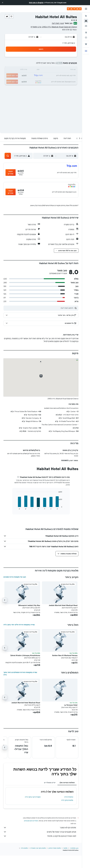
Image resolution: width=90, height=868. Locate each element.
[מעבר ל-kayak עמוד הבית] (74, 8)
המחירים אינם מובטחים (31, 821)
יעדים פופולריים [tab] (50, 783)
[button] (2, 2)
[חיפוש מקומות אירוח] (86, 21)
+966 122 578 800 (69, 29)
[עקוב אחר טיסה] (86, 37)
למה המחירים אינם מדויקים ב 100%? (61, 836)
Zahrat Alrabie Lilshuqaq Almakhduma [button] (25, 655)
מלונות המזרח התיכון (55, 848)
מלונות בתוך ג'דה (67, 800)
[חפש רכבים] (86, 26)
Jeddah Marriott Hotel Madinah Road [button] (63, 605)
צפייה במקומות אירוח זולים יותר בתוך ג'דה (19, 625)
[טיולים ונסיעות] (86, 44)
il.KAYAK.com (74, 848)
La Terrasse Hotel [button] (70, 705)
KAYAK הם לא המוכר (68, 827)
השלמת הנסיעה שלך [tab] (67, 783)
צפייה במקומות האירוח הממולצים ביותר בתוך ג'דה (20, 673)
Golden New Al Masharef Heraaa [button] (64, 655)
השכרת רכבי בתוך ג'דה (33, 797)
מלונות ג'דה (24, 848)
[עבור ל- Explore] (86, 32)
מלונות (65, 848)
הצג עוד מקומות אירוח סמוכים (15, 577)
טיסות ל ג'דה (68, 797)
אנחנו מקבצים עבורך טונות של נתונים (61, 832)
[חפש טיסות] (86, 16)
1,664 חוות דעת (58, 23)
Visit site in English (36, 3)
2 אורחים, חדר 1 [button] (68, 43)
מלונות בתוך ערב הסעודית (38, 848)
